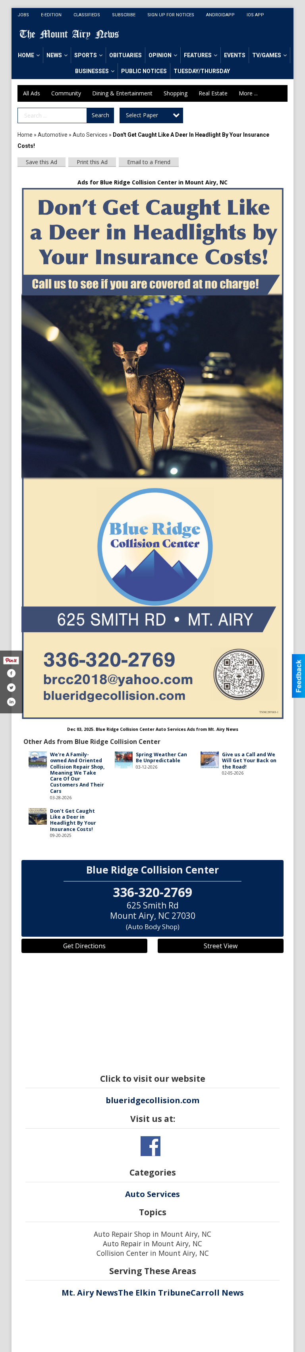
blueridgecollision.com (152, 1100)
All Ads (31, 93)
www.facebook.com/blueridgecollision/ (150, 1146)
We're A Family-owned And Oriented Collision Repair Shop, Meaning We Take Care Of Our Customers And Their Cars (77, 772)
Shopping (175, 93)
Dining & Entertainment (122, 93)
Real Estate (213, 93)
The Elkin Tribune (154, 1292)
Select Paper (142, 115)
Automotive (53, 135)
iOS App (255, 14)
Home (26, 55)
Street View (220, 945)
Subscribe (123, 14)
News (54, 55)
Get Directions (84, 945)
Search (100, 115)
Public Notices (144, 71)
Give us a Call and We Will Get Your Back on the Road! (249, 760)
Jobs (23, 14)
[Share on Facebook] (11, 673)
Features (198, 55)
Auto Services (90, 135)
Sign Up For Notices (170, 14)
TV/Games (266, 55)
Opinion (160, 55)
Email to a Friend (148, 162)
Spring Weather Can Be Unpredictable (161, 757)
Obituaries (125, 55)
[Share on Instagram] (11, 701)
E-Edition (51, 14)
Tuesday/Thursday (202, 71)
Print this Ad (92, 162)
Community (66, 93)
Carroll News (217, 1292)
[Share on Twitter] (11, 687)
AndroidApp (220, 14)
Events (234, 55)
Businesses (92, 71)
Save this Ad (41, 162)
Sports (85, 55)
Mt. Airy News (90, 1292)
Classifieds (86, 14)
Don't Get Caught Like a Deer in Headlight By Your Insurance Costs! (73, 820)
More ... (248, 93)
